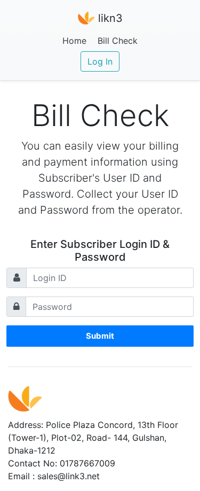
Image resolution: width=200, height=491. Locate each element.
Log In (100, 61)
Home (74, 40)
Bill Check (118, 40)
